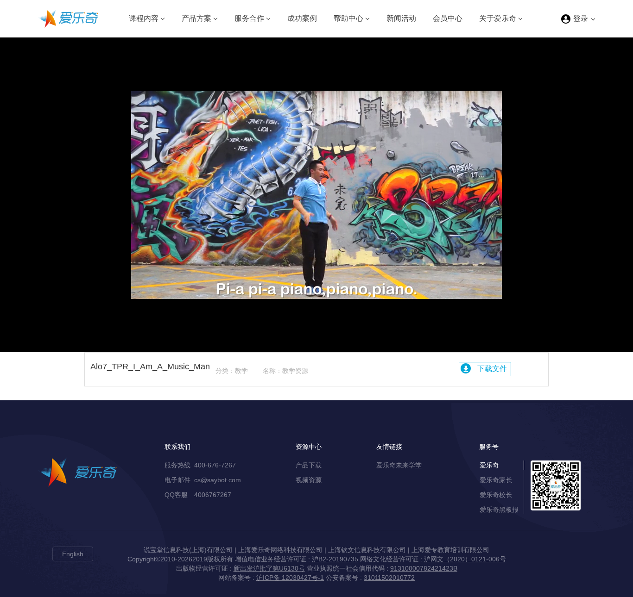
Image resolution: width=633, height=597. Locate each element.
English (72, 554)
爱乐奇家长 (496, 480)
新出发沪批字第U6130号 (269, 568)
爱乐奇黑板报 (499, 509)
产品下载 (309, 465)
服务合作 (249, 18)
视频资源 (309, 480)
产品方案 (196, 18)
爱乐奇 (489, 465)
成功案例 (302, 18)
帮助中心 (348, 18)
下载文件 (492, 369)
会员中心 (447, 18)
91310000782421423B (423, 568)
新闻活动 (401, 18)
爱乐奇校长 (496, 494)
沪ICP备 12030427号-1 (290, 577)
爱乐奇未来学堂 (399, 465)
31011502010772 (389, 577)
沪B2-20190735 (335, 559)
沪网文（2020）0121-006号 (465, 559)
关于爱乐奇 (497, 18)
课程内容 (143, 18)
